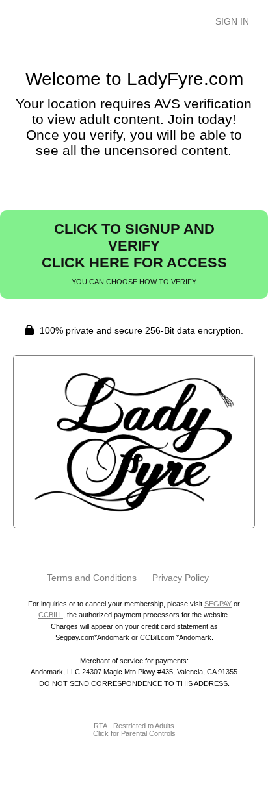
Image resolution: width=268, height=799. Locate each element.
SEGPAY (218, 604)
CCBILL (50, 615)
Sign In (232, 21)
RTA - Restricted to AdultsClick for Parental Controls (134, 729)
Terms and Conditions (92, 577)
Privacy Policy (180, 577)
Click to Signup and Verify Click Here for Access (134, 253)
